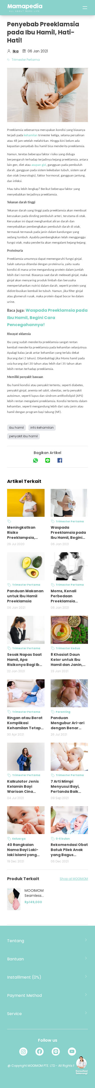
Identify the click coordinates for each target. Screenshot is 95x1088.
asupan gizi (38, 165)
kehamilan (30, 135)
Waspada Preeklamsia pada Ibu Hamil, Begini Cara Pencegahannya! (47, 317)
